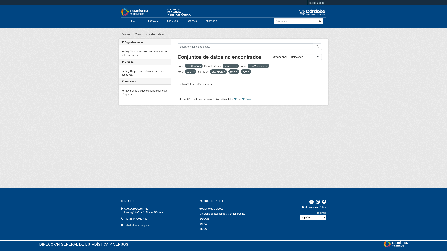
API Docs (246, 98)
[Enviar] (320, 21)
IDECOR (204, 218)
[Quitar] (200, 66)
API (235, 98)
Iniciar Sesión (316, 2)
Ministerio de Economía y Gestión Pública (222, 213)
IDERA (203, 223)
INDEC (203, 228)
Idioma (321, 212)
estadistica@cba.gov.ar (137, 225)
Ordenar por (280, 57)
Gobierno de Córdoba (211, 208)
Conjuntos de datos (149, 34)
